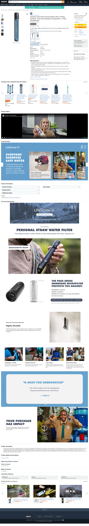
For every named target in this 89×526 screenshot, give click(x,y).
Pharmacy (41, 4)
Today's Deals (12, 4)
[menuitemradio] (85, 137)
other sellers (44, 31)
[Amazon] (4, 1)
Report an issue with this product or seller (39, 79)
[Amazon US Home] (28, 517)
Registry (32, 4)
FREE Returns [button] (33, 29)
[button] (2, 5)
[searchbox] (37, 2)
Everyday (45, 4)
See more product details (36, 76)
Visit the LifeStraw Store (34, 15)
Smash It (80, 31)
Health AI (6, 4)
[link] (10, 96)
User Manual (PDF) (5, 457)
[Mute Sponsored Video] (28, 496)
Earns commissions (13, 115)
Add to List (76, 50)
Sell (29, 4)
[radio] (2, 15)
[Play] (2, 137)
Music (36, 4)
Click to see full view (16, 42)
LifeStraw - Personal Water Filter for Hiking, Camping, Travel (16, 116)
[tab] (43, 404)
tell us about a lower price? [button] (14, 197)
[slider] (42, 137)
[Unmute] (86, 137)
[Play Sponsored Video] (44, 491)
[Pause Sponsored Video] (28, 494)
